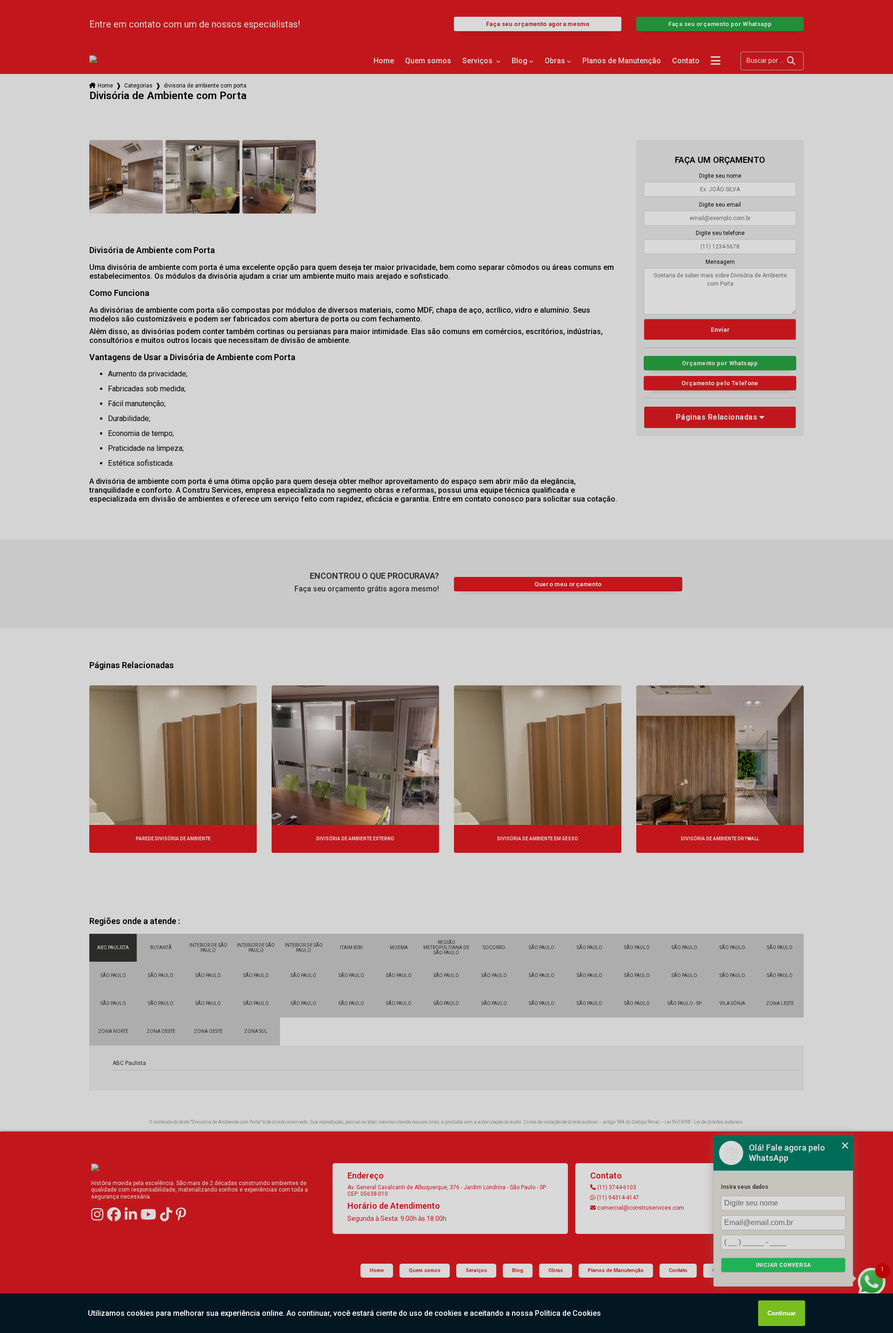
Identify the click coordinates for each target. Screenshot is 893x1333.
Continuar (781, 1313)
